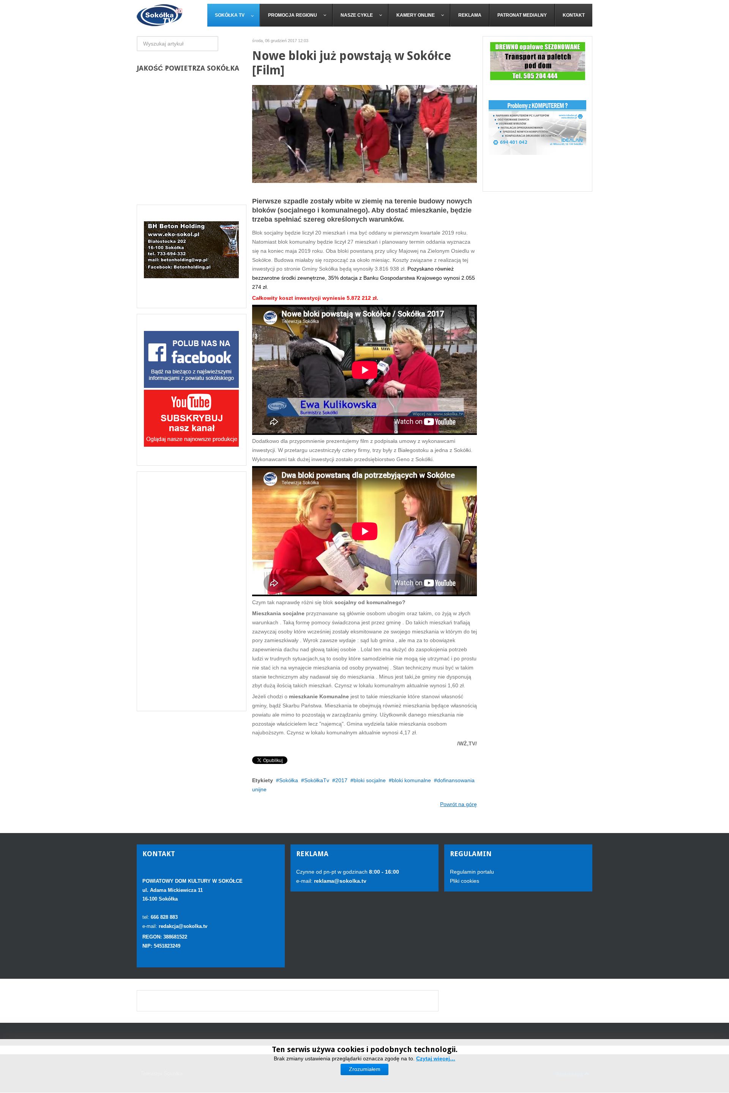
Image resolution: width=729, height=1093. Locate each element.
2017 (341, 780)
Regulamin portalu (472, 872)
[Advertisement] (191, 591)
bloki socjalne (369, 780)
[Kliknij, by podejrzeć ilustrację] (364, 134)
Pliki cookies (464, 881)
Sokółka (288, 780)
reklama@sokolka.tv (339, 881)
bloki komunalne (411, 780)
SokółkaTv (316, 780)
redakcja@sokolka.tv (183, 926)
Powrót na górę (458, 804)
